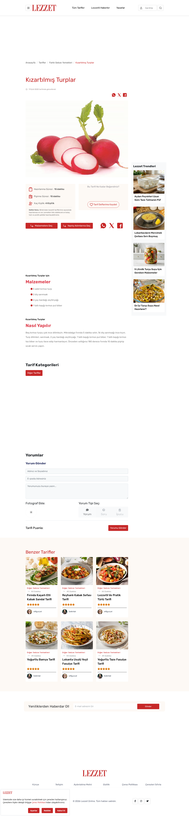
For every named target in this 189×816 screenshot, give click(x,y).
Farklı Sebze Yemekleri (60, 62)
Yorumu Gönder (118, 528)
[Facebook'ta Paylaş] (125, 95)
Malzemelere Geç (43, 225)
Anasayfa (30, 62)
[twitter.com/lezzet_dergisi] (147, 801)
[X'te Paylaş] (119, 95)
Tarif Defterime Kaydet (105, 204)
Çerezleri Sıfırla (153, 784)
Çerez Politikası (130, 784)
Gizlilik (106, 784)
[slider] (103, 193)
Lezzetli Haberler (100, 7)
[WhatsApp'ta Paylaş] (114, 95)
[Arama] (160, 8)
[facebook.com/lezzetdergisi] (135, 801)
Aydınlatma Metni (83, 784)
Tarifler (42, 62)
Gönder (148, 706)
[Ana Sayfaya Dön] (94, 773)
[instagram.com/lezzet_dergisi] (141, 801)
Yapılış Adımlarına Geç (78, 225)
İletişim (59, 784)
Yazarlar (120, 7)
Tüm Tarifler (78, 7)
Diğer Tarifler (34, 373)
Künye (35, 784)
